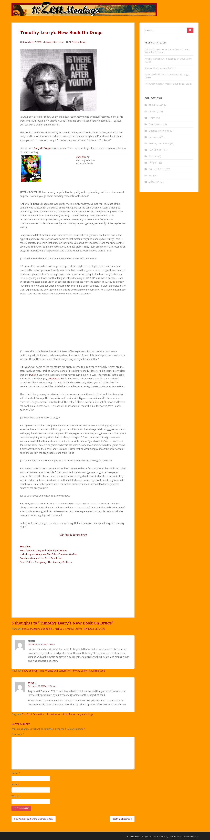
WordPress (193, 836)
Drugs (83, 42)
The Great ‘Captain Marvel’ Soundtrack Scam (168, 83)
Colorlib (172, 836)
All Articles (74, 42)
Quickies (153, 156)
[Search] (190, 30)
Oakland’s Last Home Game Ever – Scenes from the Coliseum (167, 51)
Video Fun (154, 181)
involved (33, 374)
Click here (81, 156)
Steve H (32, 683)
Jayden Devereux (54, 42)
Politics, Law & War (159, 143)
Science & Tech (157, 169)
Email (15, 784)
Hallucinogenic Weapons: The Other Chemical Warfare (48, 554)
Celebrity (153, 111)
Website (15, 796)
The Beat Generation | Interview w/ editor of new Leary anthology (57, 714)
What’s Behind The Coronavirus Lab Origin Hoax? (167, 76)
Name (15, 773)
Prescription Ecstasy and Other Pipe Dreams (43, 550)
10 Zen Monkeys (132, 836)
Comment (17, 734)
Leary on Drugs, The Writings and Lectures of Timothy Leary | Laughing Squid (63, 670)
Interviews (154, 137)
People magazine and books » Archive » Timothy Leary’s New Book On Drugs (63, 628)
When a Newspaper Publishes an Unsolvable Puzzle (168, 60)
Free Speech (155, 124)
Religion (153, 162)
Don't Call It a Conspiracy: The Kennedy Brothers (46, 562)
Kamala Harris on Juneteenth (160, 68)
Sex (151, 175)
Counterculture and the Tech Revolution (41, 558)
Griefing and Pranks (159, 130)
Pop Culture (155, 149)
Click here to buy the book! (73, 534)
